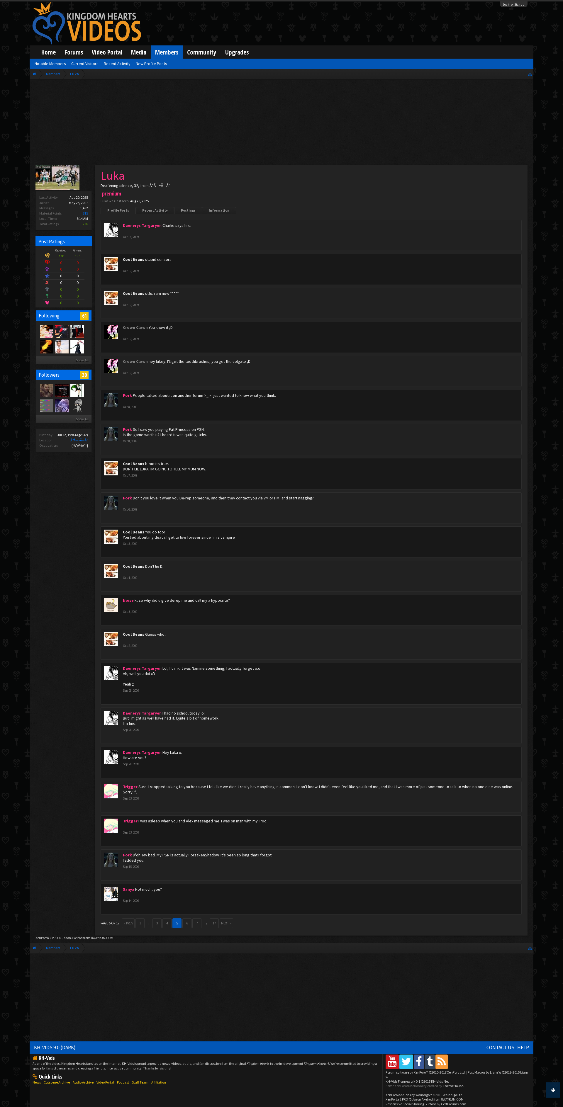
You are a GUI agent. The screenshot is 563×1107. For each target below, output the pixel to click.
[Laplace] (62, 331)
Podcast (123, 1082)
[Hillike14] (62, 390)
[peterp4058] (77, 405)
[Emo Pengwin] (46, 346)
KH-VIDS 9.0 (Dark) (55, 1047)
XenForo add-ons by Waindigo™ (409, 1095)
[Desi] (46, 331)
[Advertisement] (281, 124)
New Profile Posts (151, 63)
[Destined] (62, 346)
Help (523, 1047)
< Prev (128, 923)
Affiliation (158, 1082)
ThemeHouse (453, 1086)
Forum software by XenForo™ (426, 1072)
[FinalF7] (77, 390)
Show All (82, 360)
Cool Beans (133, 259)
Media (138, 52)
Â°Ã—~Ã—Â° (79, 440)
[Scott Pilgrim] (46, 405)
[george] (62, 405)
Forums (74, 52)
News (37, 1082)
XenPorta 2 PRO (46, 938)
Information (219, 210)
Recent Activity (155, 210)
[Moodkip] (77, 331)
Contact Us (500, 1047)
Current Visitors (85, 63)
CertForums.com (453, 1104)
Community (201, 52)
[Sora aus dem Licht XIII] (77, 346)
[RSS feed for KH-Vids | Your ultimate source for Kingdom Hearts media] (441, 1061)
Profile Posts (118, 210)
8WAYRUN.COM (102, 938)
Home (48, 52)
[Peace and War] (46, 390)
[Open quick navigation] (530, 74)
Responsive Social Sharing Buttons (411, 1104)
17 (214, 923)
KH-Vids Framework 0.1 (417, 1081)
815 (85, 213)
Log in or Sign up (514, 4)
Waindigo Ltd (452, 1095)
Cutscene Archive (57, 1082)
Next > (226, 923)
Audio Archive (83, 1082)
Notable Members (50, 63)
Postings (188, 210)
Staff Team (140, 1082)
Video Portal (107, 52)
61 (84, 315)
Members (166, 52)
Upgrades (237, 52)
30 (84, 374)
